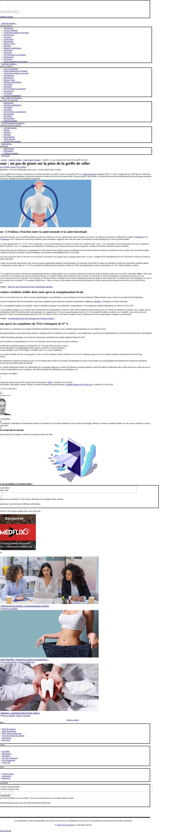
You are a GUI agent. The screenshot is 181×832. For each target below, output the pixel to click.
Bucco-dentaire (9, 716)
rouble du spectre (89, 174)
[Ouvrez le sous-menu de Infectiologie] (12, 144)
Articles (10, 17)
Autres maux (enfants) (32, 160)
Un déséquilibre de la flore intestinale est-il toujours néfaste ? (31, 318)
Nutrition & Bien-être (26, 662)
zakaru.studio (81, 829)
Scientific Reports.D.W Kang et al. (79, 384)
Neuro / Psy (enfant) (18, 167)
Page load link (5, 831)
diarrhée (97, 301)
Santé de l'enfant (15, 160)
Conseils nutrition (10, 662)
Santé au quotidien (10, 609)
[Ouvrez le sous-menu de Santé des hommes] (17, 64)
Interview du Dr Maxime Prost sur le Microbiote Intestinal (30, 287)
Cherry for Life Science (66, 825)
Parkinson (5, 239)
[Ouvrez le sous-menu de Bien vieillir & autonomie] (22, 98)
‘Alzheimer (139, 237)
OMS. (49, 382)
